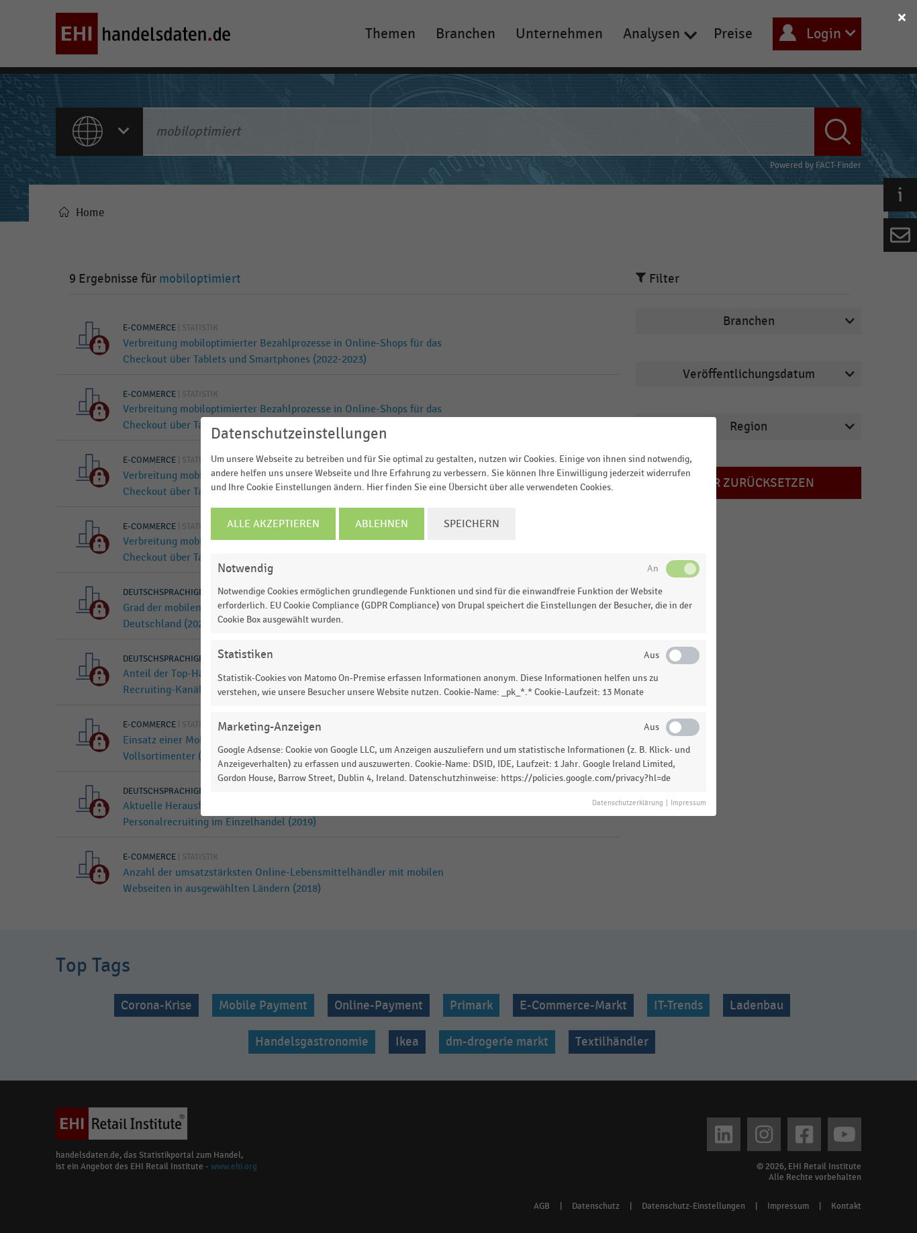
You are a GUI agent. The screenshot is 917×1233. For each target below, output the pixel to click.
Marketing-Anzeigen (270, 727)
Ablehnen (381, 524)
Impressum (688, 803)
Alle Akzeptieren (273, 524)
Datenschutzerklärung (627, 803)
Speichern (471, 524)
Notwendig (245, 568)
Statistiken (245, 654)
